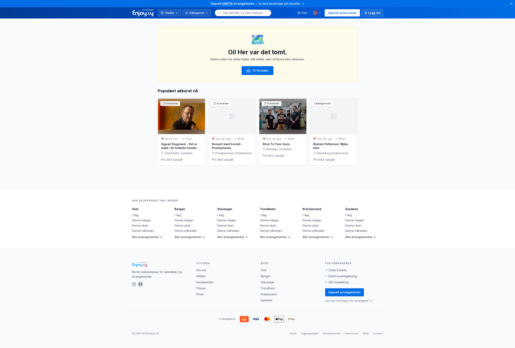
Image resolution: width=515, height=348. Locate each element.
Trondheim (268, 209)
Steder (169, 12)
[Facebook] (140, 284)
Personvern (351, 333)
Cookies (378, 333)
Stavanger (224, 209)
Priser (200, 294)
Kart (304, 12)
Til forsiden (260, 70)
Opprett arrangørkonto (344, 292)
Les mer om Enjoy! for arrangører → (348, 300)
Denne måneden (143, 230)
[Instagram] (134, 284)
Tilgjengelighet (310, 333)
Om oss (201, 270)
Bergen (180, 209)
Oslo (135, 209)
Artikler (201, 276)
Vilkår (366, 333)
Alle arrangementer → (147, 237)
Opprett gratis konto (342, 12)
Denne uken (140, 225)
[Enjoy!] (161, 264)
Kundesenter (204, 282)
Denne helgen (141, 220)
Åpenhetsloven (332, 333)
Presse (201, 288)
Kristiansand (312, 209)
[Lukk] (511, 3)
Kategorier (197, 12)
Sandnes (351, 209)
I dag (135, 215)
